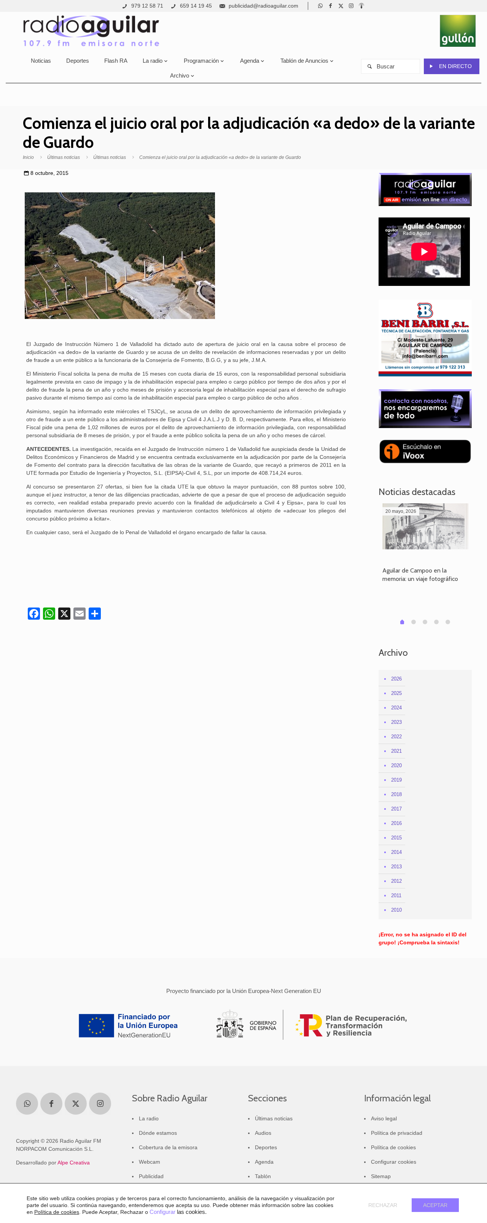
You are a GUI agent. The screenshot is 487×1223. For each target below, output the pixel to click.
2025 (396, 693)
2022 (396, 736)
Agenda (264, 1162)
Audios (263, 1133)
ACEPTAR (435, 1205)
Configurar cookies (393, 1162)
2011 (396, 895)
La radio (149, 1118)
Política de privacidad (396, 1133)
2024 (396, 708)
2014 (396, 852)
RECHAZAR (382, 1205)
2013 (396, 866)
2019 (396, 780)
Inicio (28, 157)
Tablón (263, 1176)
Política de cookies (393, 1147)
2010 (396, 910)
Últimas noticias (63, 157)
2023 (396, 722)
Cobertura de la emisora (168, 1147)
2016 (396, 823)
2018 (396, 794)
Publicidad (151, 1176)
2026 (396, 679)
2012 (396, 881)
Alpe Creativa (73, 1163)
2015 (396, 838)
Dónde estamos (158, 1133)
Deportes (266, 1147)
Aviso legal (384, 1118)
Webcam (149, 1162)
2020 (396, 765)
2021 (396, 751)
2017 (396, 809)
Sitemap (381, 1176)
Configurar (162, 1212)
